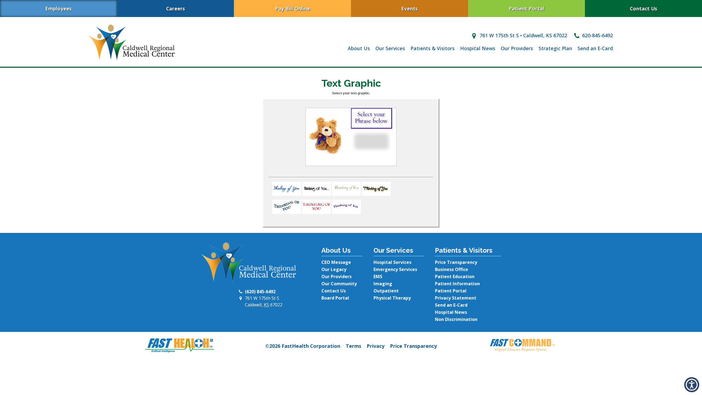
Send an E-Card (595, 48)
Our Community (339, 284)
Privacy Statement (455, 298)
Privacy (375, 346)
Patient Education (454, 276)
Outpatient (386, 291)
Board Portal (335, 298)
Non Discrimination (456, 319)
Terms (353, 346)
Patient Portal (526, 8)
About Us (359, 48)
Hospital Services (392, 262)
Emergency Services (395, 269)
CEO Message (336, 262)
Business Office (451, 269)
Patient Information (457, 284)
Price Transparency (456, 262)
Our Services (390, 48)
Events (409, 8)
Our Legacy (333, 269)
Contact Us (643, 8)
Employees (58, 8)
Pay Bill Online (292, 8)
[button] (286, 194)
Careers (175, 8)
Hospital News (477, 48)
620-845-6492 (597, 35)
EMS (377, 276)
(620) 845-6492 (260, 292)
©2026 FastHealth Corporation (302, 346)
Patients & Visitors (433, 48)
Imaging (382, 284)
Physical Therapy (392, 298)
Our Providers (517, 48)
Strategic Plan (555, 48)
